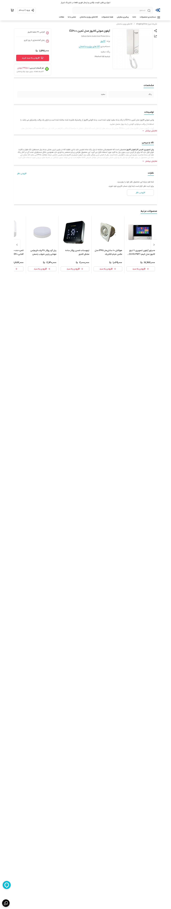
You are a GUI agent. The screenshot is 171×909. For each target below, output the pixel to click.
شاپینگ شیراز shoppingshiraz (146, 24)
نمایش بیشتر (151, 130)
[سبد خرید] (12, 10)
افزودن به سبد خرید (31, 58)
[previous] (154, 244)
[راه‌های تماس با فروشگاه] (6, 903)
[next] (17, 244)
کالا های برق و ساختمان (124, 24)
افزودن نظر (22, 173)
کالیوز (102, 41)
